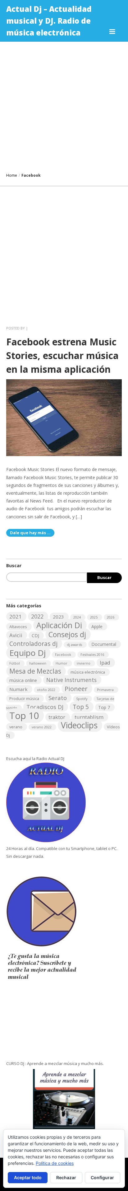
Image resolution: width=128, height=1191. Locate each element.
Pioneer (76, 688)
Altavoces (18, 626)
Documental (103, 644)
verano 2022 (42, 727)
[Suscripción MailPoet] (64, 1001)
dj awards (74, 644)
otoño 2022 (46, 690)
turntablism (89, 717)
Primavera (105, 690)
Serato (57, 698)
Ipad (105, 662)
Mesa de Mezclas (35, 671)
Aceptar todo (28, 1177)
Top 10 (24, 715)
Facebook (63, 654)
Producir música (24, 698)
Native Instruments (71, 680)
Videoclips (79, 725)
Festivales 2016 (92, 654)
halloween (37, 663)
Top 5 (81, 707)
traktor (56, 717)
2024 (77, 617)
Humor (61, 663)
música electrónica (88, 672)
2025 (94, 617)
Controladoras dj (33, 643)
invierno (83, 663)
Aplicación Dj (59, 625)
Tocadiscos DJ (44, 707)
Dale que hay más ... (30, 532)
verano (15, 727)
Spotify (81, 699)
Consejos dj (67, 634)
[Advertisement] (64, 106)
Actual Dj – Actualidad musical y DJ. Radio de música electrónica (49, 21)
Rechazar (66, 1177)
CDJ (35, 635)
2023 (58, 617)
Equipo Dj (27, 652)
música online (23, 680)
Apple (97, 626)
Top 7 (104, 707)
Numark (18, 689)
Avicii (15, 635)
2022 (37, 616)
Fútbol (14, 663)
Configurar (102, 1177)
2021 (15, 616)
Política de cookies (55, 1163)
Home (11, 175)
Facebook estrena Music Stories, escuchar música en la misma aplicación (62, 355)
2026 (110, 617)
